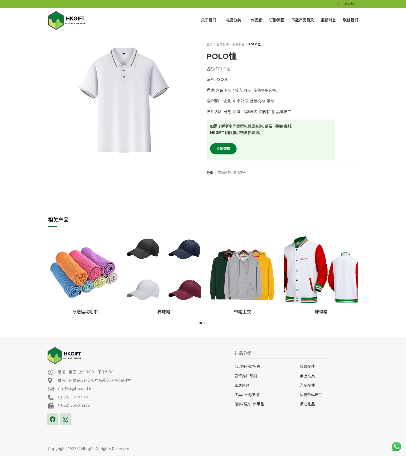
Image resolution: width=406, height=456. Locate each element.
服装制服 (238, 44)
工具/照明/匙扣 (247, 395)
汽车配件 (307, 385)
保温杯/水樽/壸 (247, 367)
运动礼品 (307, 404)
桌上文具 (307, 376)
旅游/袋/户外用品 (249, 404)
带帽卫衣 (242, 312)
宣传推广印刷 (245, 376)
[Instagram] (65, 419)
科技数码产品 (311, 395)
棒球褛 (321, 312)
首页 (210, 44)
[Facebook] (53, 419)
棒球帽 (163, 312)
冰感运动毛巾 (85, 312)
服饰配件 (222, 44)
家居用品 (242, 385)
